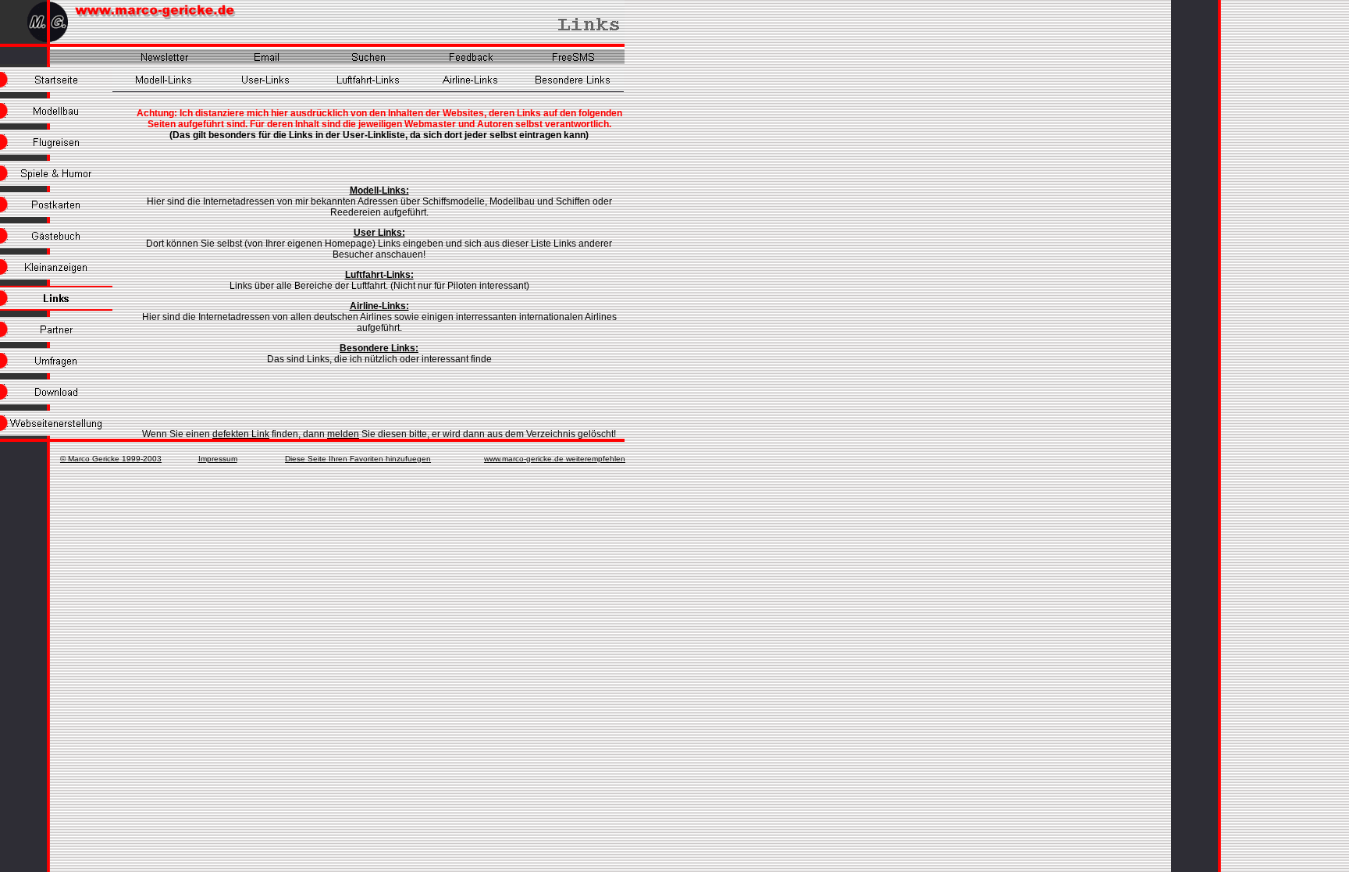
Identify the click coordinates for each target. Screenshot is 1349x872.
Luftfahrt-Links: (379, 274)
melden (343, 434)
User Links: (379, 232)
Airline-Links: (379, 306)
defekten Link (240, 434)
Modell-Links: (379, 190)
